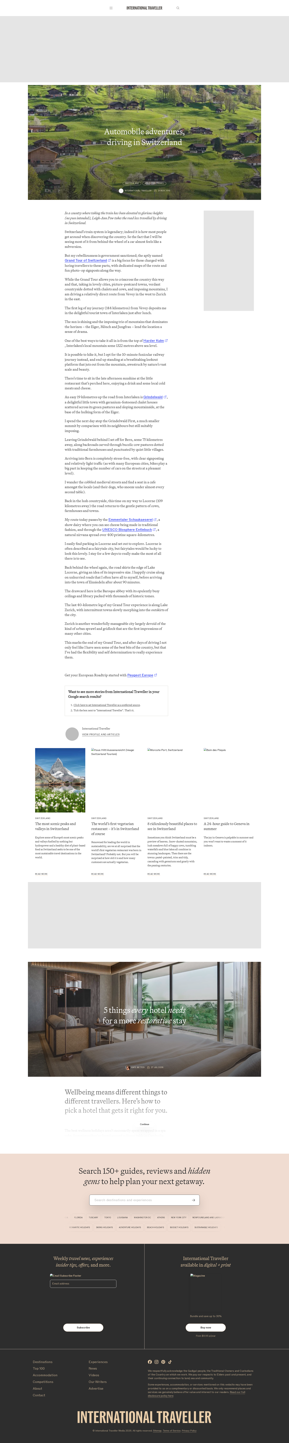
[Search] (178, 8)
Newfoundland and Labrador (192, 1217)
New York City (162, 1217)
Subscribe (83, 1327)
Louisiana (106, 1217)
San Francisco (222, 1217)
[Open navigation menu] (111, 8)
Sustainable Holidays (223, 1227)
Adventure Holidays (147, 1227)
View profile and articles (101, 734)
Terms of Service (172, 1430)
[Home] (144, 8)
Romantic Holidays (97, 1227)
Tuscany (76, 1217)
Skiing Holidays (122, 1227)
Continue (144, 1124)
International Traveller (96, 728)
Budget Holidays (197, 1227)
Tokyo (91, 1217)
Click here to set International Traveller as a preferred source (107, 705)
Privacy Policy (189, 1430)
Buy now (206, 1327)
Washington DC (125, 1217)
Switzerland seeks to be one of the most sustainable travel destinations (57, 851)
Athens (144, 1217)
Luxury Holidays (71, 1227)
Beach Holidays (173, 1227)
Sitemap (157, 1430)
